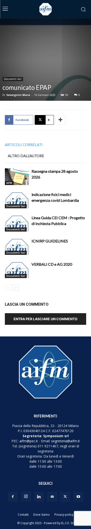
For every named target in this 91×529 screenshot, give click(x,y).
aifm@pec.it (28, 441)
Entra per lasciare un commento (45, 319)
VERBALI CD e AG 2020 (52, 264)
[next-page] (16, 288)
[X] (65, 497)
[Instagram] (26, 496)
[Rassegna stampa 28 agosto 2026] (17, 176)
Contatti (23, 515)
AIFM (9, 183)
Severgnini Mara (18, 95)
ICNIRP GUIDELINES (50, 241)
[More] (60, 120)
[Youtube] (78, 497)
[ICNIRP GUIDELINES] (17, 246)
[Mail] (52, 497)
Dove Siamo (41, 515)
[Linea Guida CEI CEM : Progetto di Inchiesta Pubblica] (17, 223)
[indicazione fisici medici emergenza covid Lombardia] (17, 200)
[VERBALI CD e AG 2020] (17, 269)
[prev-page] (8, 288)
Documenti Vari (13, 79)
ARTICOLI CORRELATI (24, 144)
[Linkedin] (39, 497)
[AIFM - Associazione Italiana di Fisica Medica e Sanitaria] (45, 9)
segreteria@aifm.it (65, 441)
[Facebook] (13, 497)
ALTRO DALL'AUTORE (26, 156)
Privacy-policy (63, 515)
